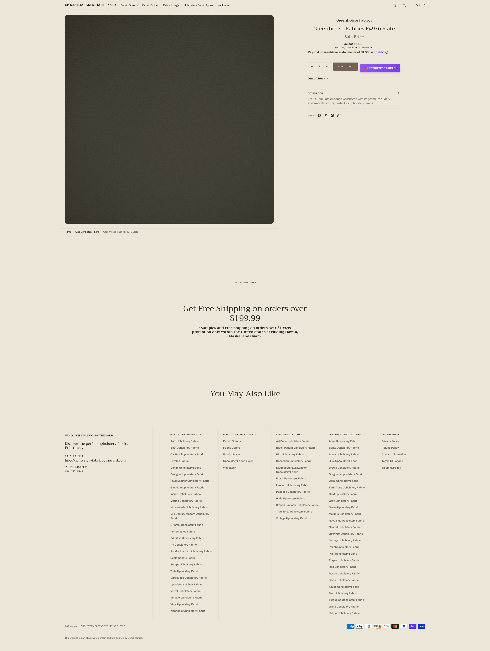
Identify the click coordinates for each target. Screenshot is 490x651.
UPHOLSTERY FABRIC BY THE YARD (98, 626)
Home (68, 231)
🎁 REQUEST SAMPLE (380, 68)
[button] (404, 5)
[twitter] (326, 116)
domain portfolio (107, 638)
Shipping (340, 47)
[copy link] (339, 116)
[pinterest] (332, 116)
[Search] (394, 5)
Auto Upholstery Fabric (87, 231)
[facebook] (319, 116)
